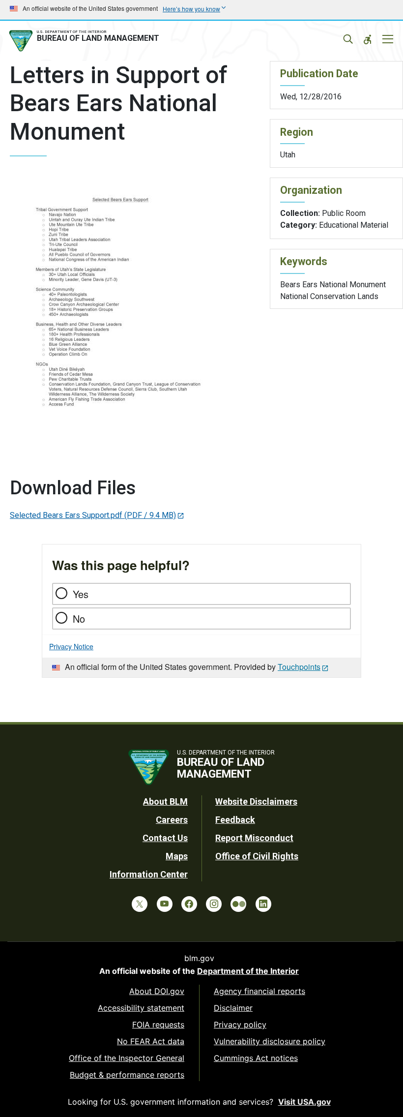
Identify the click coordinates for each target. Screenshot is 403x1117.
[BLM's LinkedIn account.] (263, 904)
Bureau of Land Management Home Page (86, 41)
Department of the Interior (248, 971)
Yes (80, 594)
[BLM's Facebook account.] (189, 904)
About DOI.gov (156, 991)
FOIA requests (158, 1024)
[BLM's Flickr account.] (238, 904)
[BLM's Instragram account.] (214, 904)
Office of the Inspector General (126, 1058)
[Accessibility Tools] (367, 39)
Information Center (149, 874)
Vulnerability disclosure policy (269, 1041)
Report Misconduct (254, 838)
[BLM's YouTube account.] (165, 904)
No (79, 618)
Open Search (348, 39)
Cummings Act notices (256, 1058)
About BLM (165, 801)
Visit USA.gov (304, 1102)
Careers (172, 820)
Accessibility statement (141, 1008)
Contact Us (165, 838)
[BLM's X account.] (139, 904)
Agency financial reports (259, 991)
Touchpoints (299, 666)
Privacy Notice (71, 646)
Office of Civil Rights (256, 856)
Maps (177, 856)
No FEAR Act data (150, 1041)
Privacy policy (240, 1024)
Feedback (235, 820)
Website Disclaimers (256, 801)
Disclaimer (233, 1008)
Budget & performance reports (127, 1075)
